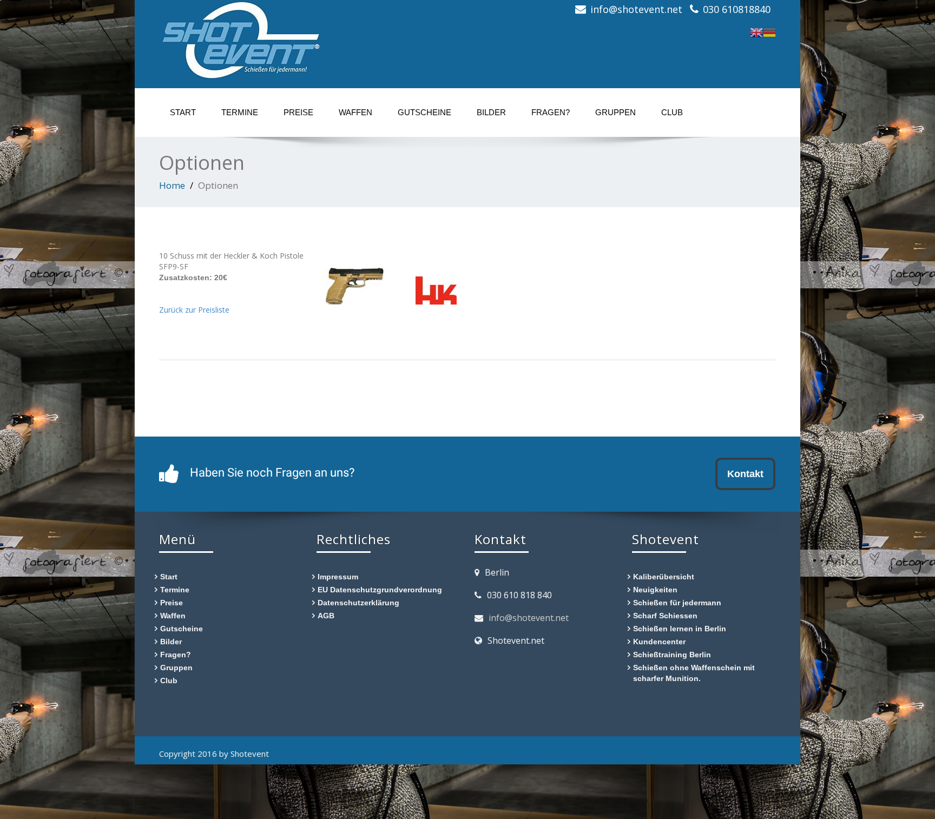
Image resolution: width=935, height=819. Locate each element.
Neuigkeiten (655, 589)
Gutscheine (424, 112)
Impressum (338, 576)
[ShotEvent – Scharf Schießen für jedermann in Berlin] (240, 37)
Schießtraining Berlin (672, 654)
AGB (326, 615)
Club (672, 112)
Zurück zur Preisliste (194, 310)
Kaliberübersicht (663, 576)
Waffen (355, 112)
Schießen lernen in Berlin (679, 628)
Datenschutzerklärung (358, 602)
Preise (298, 112)
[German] (769, 31)
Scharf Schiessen (665, 615)
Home (172, 185)
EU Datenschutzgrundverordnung (380, 589)
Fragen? (550, 112)
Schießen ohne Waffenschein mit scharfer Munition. (694, 672)
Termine (239, 112)
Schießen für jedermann (677, 602)
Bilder (491, 112)
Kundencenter (659, 641)
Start (183, 112)
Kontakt (745, 473)
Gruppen (615, 112)
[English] (756, 31)
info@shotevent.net (529, 618)
